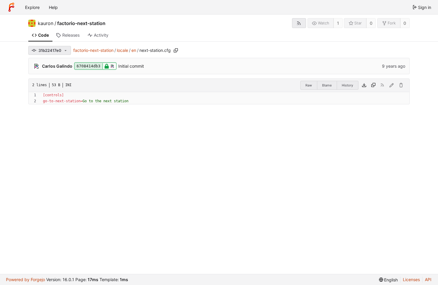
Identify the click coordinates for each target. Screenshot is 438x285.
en (133, 50)
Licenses (411, 279)
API (428, 279)
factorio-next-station (81, 23)
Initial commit (131, 66)
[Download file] (364, 85)
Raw (308, 85)
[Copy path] (176, 50)
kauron (45, 23)
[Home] (11, 7)
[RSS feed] (299, 23)
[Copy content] (373, 85)
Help (53, 7)
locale (122, 50)
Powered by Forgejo (25, 279)
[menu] (388, 279)
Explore (32, 7)
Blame (327, 85)
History (347, 85)
